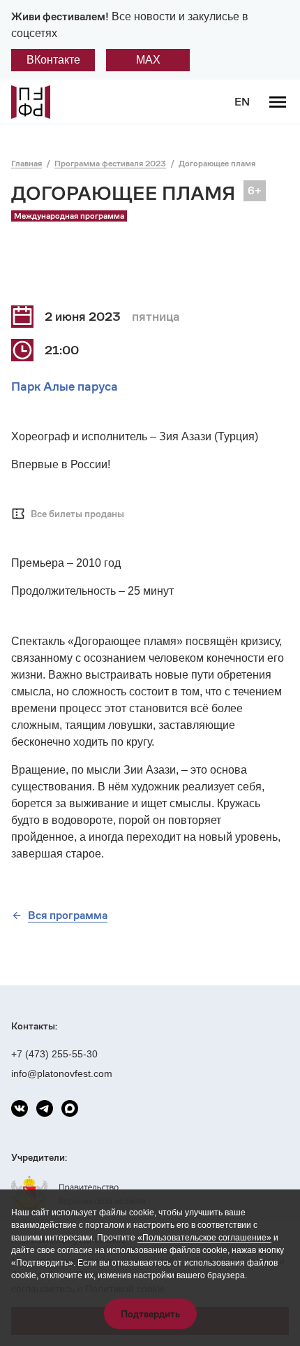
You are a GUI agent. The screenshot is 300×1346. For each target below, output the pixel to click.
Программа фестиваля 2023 (110, 163)
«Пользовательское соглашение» (204, 1238)
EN (242, 101)
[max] (69, 1108)
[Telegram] (44, 1108)
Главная (26, 163)
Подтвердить (150, 1314)
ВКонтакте (53, 60)
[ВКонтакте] (19, 1108)
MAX (148, 60)
